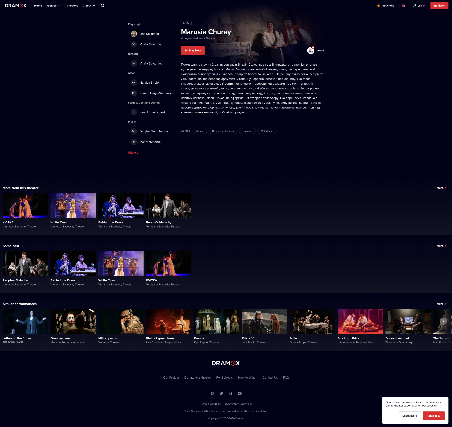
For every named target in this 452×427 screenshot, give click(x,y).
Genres (52, 6)
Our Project (171, 377)
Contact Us (270, 377)
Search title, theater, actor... (103, 6)
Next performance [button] (443, 329)
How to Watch (247, 377)
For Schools (224, 377)
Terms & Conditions (211, 404)
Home (38, 6)
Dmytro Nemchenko (150, 131)
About (87, 6)
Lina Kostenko (149, 33)
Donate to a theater (197, 377)
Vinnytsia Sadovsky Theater (198, 38)
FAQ (286, 377)
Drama (199, 131)
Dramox (15, 5)
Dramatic (247, 131)
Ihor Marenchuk (147, 142)
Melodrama (267, 131)
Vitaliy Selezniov (147, 44)
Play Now (195, 50)
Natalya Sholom (146, 82)
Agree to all (434, 416)
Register (439, 6)
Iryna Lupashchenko (150, 112)
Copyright (246, 404)
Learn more (409, 416)
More (440, 188)
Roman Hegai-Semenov (152, 93)
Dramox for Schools (223, 131)
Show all (134, 152)
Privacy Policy (231, 404)
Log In (421, 6)
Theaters (72, 6)
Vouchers (388, 6)
